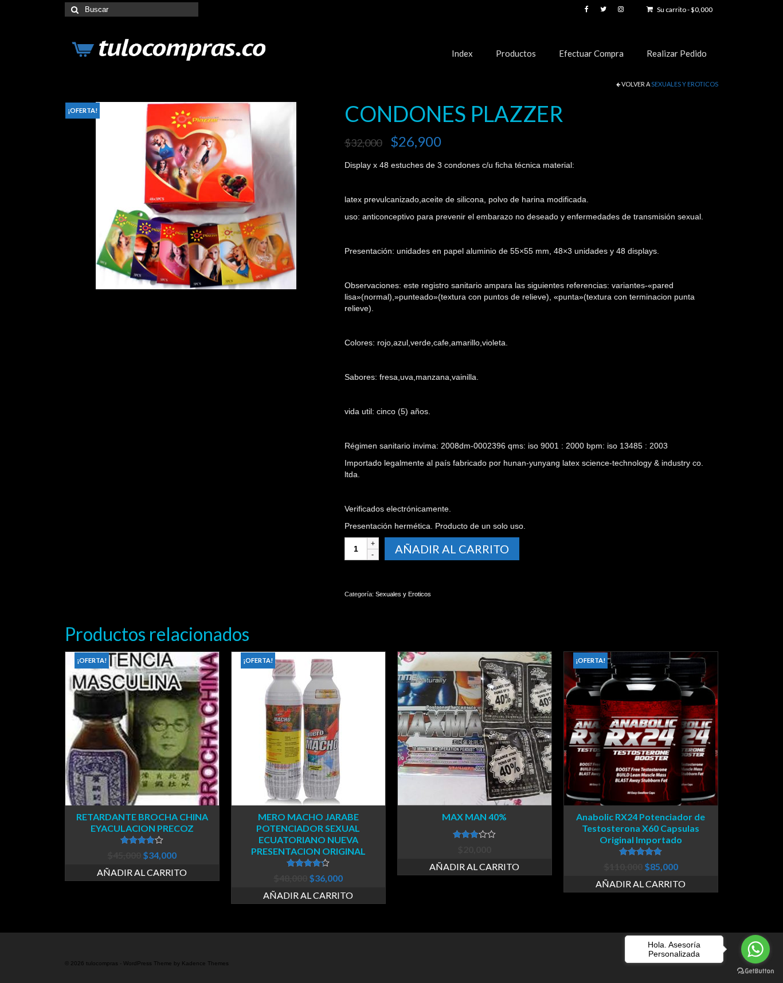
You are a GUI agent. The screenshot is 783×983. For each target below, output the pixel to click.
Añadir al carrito (452, 549)
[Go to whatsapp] (755, 949)
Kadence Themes (205, 963)
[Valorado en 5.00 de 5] (641, 851)
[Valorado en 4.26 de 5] (308, 863)
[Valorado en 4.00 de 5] (142, 840)
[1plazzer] (196, 194)
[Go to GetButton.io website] (755, 971)
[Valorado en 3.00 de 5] (474, 834)
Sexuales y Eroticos (684, 84)
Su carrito (684, 9)
